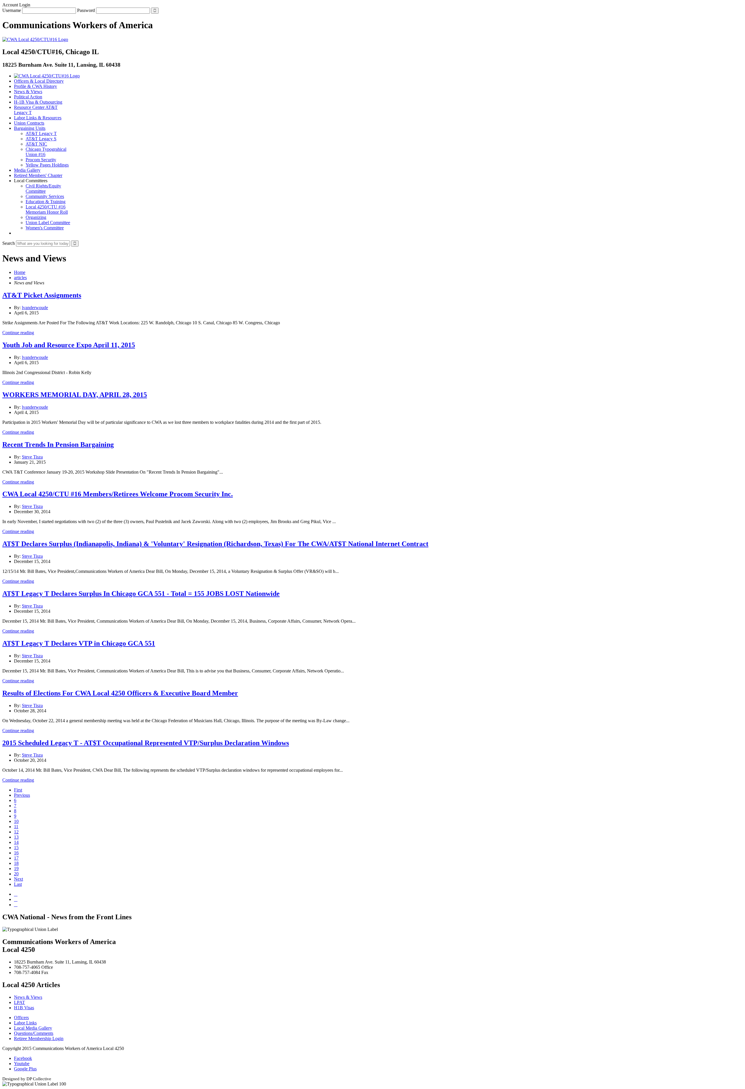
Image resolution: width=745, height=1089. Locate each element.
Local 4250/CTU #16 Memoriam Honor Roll (47, 209)
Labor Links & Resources (37, 117)
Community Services (45, 196)
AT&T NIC (36, 143)
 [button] (15, 233)
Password (86, 10)
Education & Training (45, 201)
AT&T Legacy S (41, 138)
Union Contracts (29, 123)
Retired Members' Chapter (38, 175)
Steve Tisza (32, 456)
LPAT (19, 1002)
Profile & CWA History (35, 86)
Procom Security (41, 159)
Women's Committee (45, 227)
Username (11, 10)
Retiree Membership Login (38, 1038)
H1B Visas (24, 1007)
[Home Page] (47, 75)
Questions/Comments (33, 1033)
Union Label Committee (48, 222)
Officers (21, 1017)
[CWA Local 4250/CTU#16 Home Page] (35, 39)
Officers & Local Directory (39, 81)
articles (20, 277)
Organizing (36, 217)
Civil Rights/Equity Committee (43, 188)
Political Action (28, 96)
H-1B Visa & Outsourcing (38, 102)
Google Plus (25, 1068)
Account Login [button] (16, 4)
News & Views (28, 91)
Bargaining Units (29, 128)
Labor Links (25, 1022)
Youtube (21, 1063)
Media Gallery (27, 170)
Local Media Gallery (33, 1028)
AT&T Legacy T (41, 133)
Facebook (23, 1058)
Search (8, 243)
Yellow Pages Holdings (47, 164)
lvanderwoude (35, 307)
